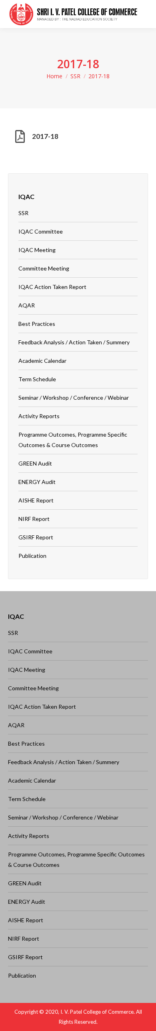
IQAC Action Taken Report (52, 286)
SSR (75, 76)
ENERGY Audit (37, 481)
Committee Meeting (43, 268)
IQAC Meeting (37, 249)
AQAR (26, 305)
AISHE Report (36, 500)
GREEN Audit (35, 463)
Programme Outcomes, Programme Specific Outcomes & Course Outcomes (72, 439)
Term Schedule (37, 379)
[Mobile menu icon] (143, 14)
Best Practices (36, 323)
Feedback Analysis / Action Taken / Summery (74, 342)
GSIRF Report (35, 537)
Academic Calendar (42, 360)
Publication (32, 555)
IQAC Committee (40, 231)
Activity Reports (39, 416)
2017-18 (45, 136)
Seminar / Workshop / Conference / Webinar (73, 397)
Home (54, 76)
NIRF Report (34, 518)
